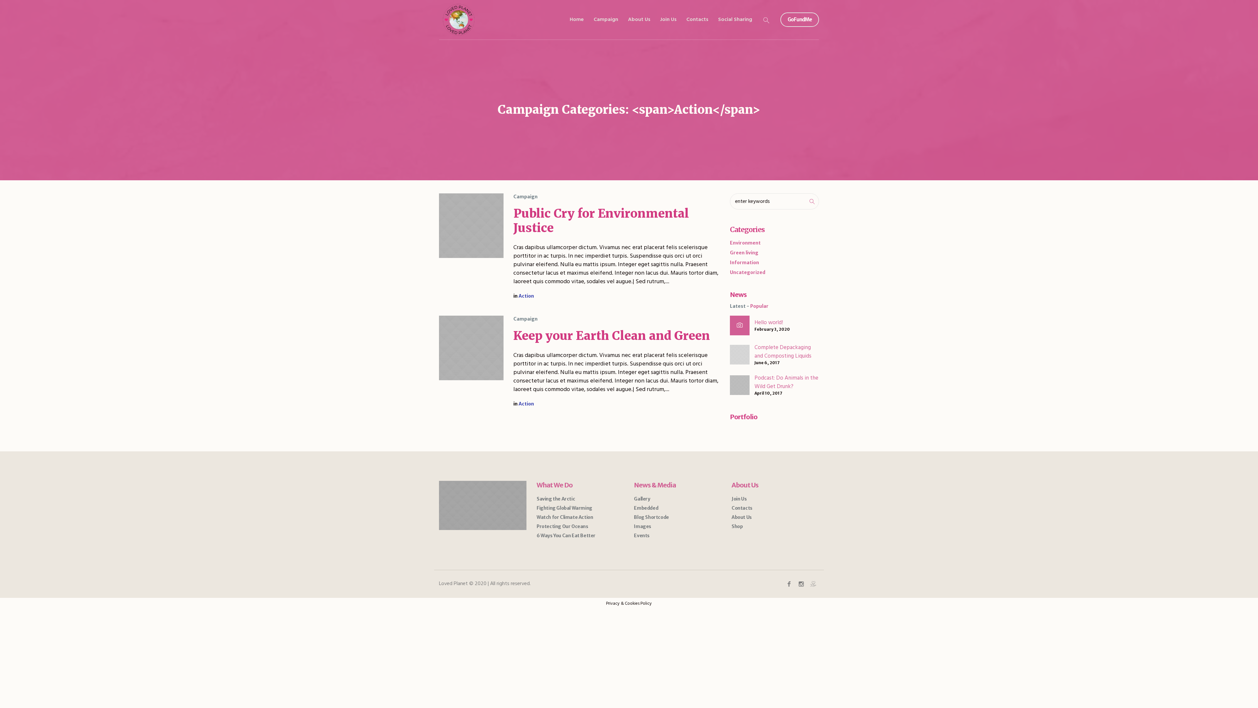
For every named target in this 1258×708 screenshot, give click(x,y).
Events (642, 536)
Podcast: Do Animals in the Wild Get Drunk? (786, 382)
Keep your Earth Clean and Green (611, 335)
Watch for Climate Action (565, 517)
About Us (742, 517)
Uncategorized (747, 272)
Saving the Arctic (556, 499)
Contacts (742, 508)
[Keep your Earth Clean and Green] (471, 348)
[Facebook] (788, 584)
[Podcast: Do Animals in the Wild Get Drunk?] (740, 385)
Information (744, 263)
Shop (737, 526)
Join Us (739, 499)
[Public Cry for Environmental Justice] (471, 225)
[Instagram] (801, 584)
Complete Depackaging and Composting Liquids (782, 352)
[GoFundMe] (813, 584)
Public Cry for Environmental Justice (601, 220)
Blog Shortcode (651, 517)
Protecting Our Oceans (562, 526)
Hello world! (768, 322)
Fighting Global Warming (564, 508)
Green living (744, 253)
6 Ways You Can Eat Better (566, 536)
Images (642, 526)
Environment (745, 243)
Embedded (646, 508)
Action (526, 296)
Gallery (642, 499)
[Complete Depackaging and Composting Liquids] (740, 354)
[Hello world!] (740, 325)
